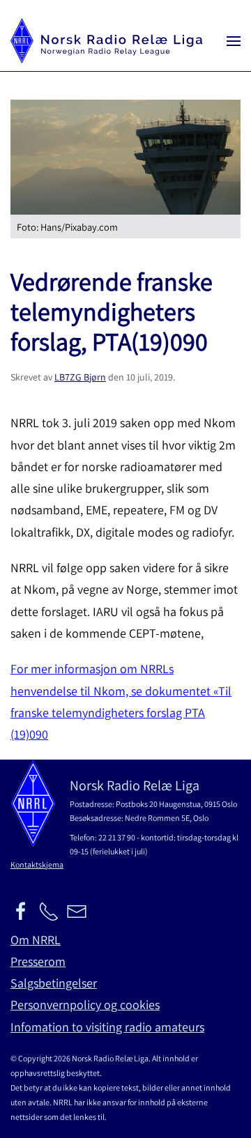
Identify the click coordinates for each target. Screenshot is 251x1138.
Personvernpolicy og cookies (85, 1005)
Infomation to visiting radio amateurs (107, 1027)
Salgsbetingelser (53, 983)
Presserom (38, 961)
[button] (234, 41)
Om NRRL (35, 940)
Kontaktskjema (36, 864)
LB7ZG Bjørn (80, 377)
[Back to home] (106, 41)
